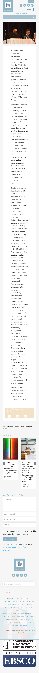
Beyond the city (31, 616)
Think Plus (22, 633)
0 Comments (8, 477)
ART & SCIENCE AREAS (17, 622)
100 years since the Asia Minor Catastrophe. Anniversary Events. (19, 613)
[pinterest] (28, 5)
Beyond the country (21, 616)
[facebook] (21, 5)
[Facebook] (9, 416)
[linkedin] (32, 5)
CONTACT (10, 607)
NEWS (32, 619)
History (13, 616)
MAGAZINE (16, 599)
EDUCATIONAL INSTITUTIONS (26, 601)
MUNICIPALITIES (30, 604)
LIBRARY (28, 599)
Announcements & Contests (11, 619)
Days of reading (7, 616)
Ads (6, 607)
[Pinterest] (17, 416)
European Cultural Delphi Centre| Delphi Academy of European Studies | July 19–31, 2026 (10, 467)
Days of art (10, 599)
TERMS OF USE (14, 626)
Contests (31, 607)
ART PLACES (21, 604)
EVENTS (23, 599)
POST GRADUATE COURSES (11, 601)
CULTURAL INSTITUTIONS (10, 604)
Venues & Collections (19, 607)
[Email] (26, 416)
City (26, 607)
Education (18, 610)
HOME (9, 622)
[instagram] (24, 5)
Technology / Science (24, 426)
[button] (4, 463)
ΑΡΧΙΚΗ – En (28, 622)
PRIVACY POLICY (24, 626)
